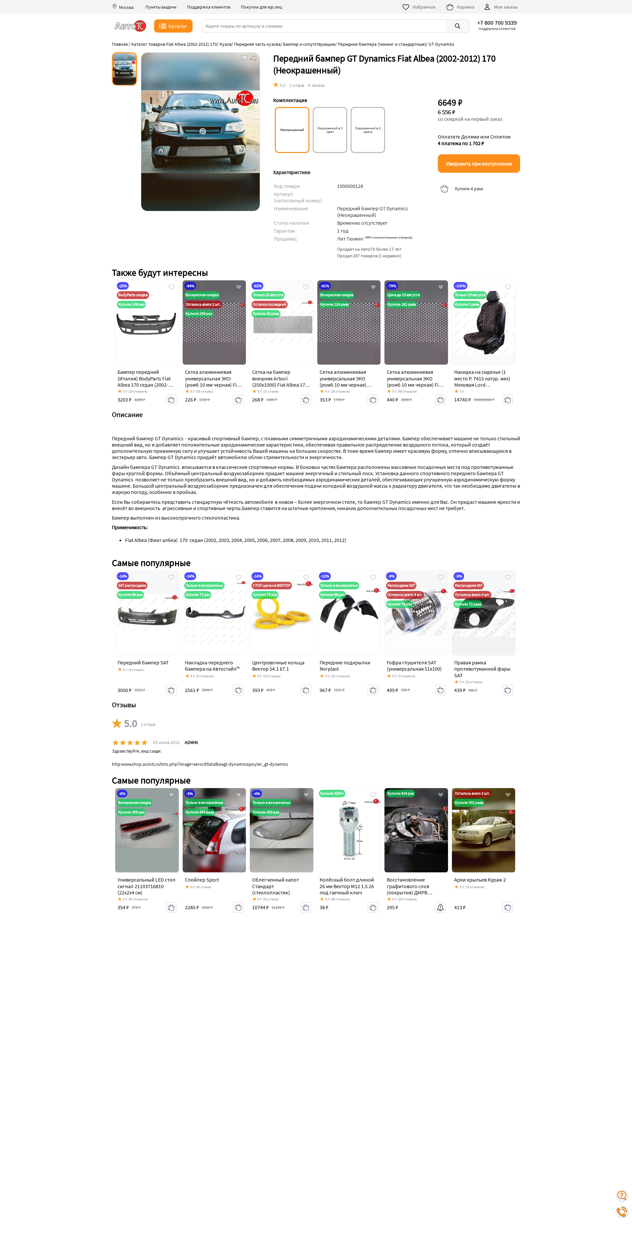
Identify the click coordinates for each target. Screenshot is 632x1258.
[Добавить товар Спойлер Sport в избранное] (239, 795)
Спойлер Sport (202, 879)
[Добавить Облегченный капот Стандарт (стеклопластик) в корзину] (306, 907)
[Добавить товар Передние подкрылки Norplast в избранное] (373, 578)
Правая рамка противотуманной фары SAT (482, 668)
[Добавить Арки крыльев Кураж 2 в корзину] (507, 907)
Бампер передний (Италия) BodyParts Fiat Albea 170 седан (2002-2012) (144, 381)
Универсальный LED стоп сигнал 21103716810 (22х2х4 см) (146, 885)
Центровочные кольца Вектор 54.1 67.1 (278, 665)
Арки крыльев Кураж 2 (480, 879)
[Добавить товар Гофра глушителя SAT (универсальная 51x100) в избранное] (441, 578)
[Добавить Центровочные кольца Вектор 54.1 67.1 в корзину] (306, 690)
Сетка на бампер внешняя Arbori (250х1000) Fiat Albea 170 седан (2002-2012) (280, 381)
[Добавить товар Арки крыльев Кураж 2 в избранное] (508, 795)
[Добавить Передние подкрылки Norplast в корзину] (373, 690)
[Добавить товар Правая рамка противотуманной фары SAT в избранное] (508, 578)
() (388, 237)
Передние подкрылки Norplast (345, 665)
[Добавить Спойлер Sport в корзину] (238, 907)
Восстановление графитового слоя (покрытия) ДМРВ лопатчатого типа (408, 889)
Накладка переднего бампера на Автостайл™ (212, 665)
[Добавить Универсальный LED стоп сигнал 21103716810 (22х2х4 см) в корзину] (171, 907)
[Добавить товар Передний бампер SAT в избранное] (171, 578)
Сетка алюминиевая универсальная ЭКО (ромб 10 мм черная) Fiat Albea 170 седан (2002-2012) (213, 384)
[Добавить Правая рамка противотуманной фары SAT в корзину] (507, 690)
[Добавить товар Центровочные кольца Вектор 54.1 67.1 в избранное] (306, 578)
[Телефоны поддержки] (622, 1212)
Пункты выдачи (160, 7)
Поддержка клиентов (208, 7)
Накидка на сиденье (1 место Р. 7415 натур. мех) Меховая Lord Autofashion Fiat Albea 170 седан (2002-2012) (482, 384)
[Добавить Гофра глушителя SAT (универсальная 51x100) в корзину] (440, 690)
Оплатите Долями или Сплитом (474, 140)
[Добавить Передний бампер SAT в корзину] (171, 690)
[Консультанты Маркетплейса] (622, 1195)
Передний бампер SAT (143, 662)
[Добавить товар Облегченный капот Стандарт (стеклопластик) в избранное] (306, 795)
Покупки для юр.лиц (261, 7)
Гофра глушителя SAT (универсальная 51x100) (414, 665)
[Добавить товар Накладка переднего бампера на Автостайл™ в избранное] (239, 578)
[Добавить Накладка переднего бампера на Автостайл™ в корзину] (238, 690)
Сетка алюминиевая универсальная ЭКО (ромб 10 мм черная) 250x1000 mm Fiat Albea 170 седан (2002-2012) (346, 384)
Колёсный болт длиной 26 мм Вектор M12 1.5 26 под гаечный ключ (347, 885)
